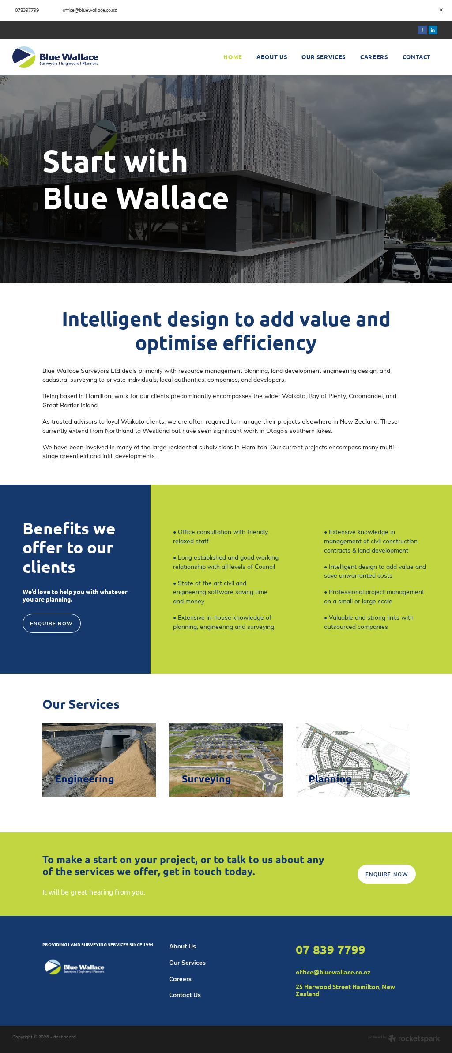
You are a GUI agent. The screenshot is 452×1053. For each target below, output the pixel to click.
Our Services (187, 962)
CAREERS (374, 56)
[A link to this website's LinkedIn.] (433, 30)
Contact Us (185, 994)
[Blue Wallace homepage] (55, 57)
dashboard (64, 1037)
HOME (232, 56)
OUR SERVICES (323, 56)
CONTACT (417, 56)
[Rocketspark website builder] (404, 1039)
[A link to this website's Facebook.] (422, 30)
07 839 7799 (330, 949)
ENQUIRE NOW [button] (51, 623)
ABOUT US (271, 56)
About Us (182, 946)
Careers (180, 978)
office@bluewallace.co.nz (333, 972)
